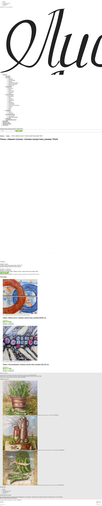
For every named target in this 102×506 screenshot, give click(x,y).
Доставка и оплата (6, 3)
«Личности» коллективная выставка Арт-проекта (10, 377)
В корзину (4, 272)
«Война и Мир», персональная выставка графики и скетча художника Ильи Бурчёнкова (18, 376)
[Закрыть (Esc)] (4, 504)
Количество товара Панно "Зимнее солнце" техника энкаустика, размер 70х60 (19, 271)
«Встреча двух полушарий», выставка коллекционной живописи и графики (16, 375)
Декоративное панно (34, 274)
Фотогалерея (5, 4)
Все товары (15, 274)
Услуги (4, 2)
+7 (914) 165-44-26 (8, 7)
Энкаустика (26, 274)
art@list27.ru (2, 7)
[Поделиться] (3, 504)
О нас (4, 1)
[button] (5, 269)
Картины (20, 274)
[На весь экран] (1, 504)
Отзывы (4, 5)
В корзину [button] (7, 321)
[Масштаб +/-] (0, 504)
